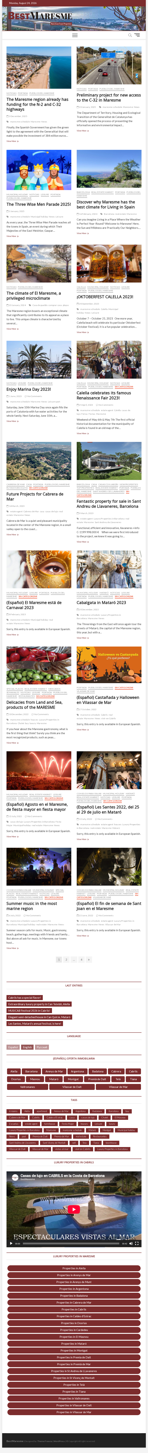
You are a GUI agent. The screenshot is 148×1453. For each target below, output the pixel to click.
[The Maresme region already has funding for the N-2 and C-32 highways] (38, 68)
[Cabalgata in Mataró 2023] (109, 569)
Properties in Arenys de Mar (74, 1275)
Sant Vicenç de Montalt (54, 1142)
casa (42, 511)
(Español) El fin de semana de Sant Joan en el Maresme (109, 906)
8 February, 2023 (17, 614)
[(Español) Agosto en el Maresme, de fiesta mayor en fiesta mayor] (38, 770)
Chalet (21, 723)
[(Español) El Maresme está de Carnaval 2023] (38, 569)
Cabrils (104, 714)
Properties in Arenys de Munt (74, 1282)
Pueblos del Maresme (42, 93)
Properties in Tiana (74, 1391)
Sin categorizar (124, 386)
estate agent (107, 410)
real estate (120, 214)
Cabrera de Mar (15, 484)
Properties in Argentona (74, 1288)
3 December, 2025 (17, 116)
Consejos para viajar (89, 793)
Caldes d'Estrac (55, 1117)
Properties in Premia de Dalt (74, 1357)
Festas (92, 414)
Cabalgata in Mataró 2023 (101, 602)
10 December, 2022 (18, 714)
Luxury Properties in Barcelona (109, 518)
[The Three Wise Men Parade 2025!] (38, 170)
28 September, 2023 (89, 303)
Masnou (35, 1079)
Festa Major (68, 1123)
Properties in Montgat (74, 1350)
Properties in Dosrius (74, 1323)
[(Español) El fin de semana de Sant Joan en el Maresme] (109, 867)
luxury (33, 723)
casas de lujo (51, 511)
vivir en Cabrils (108, 718)
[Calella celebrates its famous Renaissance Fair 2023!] (109, 360)
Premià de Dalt (97, 1079)
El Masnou (120, 1117)
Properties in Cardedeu (74, 1329)
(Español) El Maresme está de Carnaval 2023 (34, 605)
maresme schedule (20, 121)
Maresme (35, 121)
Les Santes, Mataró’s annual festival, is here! (34, 1023)
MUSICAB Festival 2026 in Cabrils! (29, 1010)
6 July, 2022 (14, 915)
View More (15, 141)
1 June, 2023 (15, 396)
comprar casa (55, 305)
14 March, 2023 (16, 506)
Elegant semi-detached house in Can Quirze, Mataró (39, 1017)
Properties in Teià (74, 1384)
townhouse (111, 1142)
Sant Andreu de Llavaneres (108, 491)
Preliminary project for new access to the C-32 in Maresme (109, 97)
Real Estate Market (102, 192)
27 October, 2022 (87, 709)
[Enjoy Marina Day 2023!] (38, 360)
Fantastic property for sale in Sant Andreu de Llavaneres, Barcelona (109, 503)
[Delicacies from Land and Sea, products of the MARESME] (38, 665)
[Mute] (131, 1243)
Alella (13, 1071)
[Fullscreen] (137, 1243)
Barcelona (83, 192)
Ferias (84, 414)
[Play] (11, 1243)
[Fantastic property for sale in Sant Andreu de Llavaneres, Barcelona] (109, 461)
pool (24, 1136)
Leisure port (54, 401)
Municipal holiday (17, 194)
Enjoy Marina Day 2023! (28, 389)
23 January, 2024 (17, 305)
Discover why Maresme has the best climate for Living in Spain (106, 204)
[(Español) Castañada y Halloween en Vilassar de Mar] (109, 665)
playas (66, 305)
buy (27, 723)
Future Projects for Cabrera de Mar (34, 496)
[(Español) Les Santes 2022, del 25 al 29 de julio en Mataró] (109, 770)
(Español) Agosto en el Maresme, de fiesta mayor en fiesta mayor (37, 806)
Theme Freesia (44, 1441)
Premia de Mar (61, 1136)
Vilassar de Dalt (72, 1086)
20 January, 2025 (87, 107)
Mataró (104, 592)
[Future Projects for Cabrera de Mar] (38, 461)
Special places (14, 688)
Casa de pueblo (39, 305)
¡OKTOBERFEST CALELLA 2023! (105, 296)
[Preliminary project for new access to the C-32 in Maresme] (109, 65)
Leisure (45, 194)
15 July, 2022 (15, 816)
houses (34, 719)
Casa (29, 484)
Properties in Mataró (74, 1343)
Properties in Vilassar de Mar (74, 1412)
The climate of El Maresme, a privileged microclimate (33, 295)
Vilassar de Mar (86, 691)
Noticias (11, 93)
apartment (42, 1111)
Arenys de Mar (54, 1071)
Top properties (85, 487)
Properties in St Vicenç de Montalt (74, 1377)
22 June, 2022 (86, 915)
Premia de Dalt (40, 1136)
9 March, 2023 (86, 513)
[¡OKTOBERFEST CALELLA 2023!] (109, 264)
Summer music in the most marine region (31, 906)
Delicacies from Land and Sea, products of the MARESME (34, 704)
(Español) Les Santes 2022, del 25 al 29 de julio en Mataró (108, 809)
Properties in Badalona (74, 1295)
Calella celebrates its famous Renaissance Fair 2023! (104, 395)
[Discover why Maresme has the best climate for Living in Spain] (109, 169)
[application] (74, 1209)
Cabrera (116, 1071)
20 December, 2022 (89, 609)
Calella (81, 287)
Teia (84, 1142)
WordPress (59, 1441)
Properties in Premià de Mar (74, 1364)
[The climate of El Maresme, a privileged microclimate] (38, 264)
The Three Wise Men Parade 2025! (38, 204)
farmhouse (49, 1123)
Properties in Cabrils (74, 1309)
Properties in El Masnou (74, 1336)
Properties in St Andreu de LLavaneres (74, 1371)
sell (74, 1142)
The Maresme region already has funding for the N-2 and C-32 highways (37, 104)
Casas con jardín (108, 484)
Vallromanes (27, 1086)
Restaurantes (27, 696)
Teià (118, 1079)
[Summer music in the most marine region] (38, 867)
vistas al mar (61, 1149)
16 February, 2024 (88, 214)
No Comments (34, 396)
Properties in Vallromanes (74, 1398)
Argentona (77, 1071)
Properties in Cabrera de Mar (74, 1302)
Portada (23, 93)
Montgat (73, 1079)
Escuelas (13, 1123)
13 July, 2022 (85, 819)
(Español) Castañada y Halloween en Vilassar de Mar (108, 699)
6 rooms (13, 1111)
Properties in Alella (74, 1268)
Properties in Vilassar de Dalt (74, 1405)
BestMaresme (14, 1441)
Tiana (133, 1079)
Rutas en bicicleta (17, 487)
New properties (129, 484)
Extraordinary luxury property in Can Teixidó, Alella (39, 1004)
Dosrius (16, 1079)
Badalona (97, 1071)
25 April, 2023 (86, 405)
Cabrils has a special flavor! (24, 997)
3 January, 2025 (16, 211)
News (44, 121)
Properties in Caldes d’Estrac (74, 1316)
